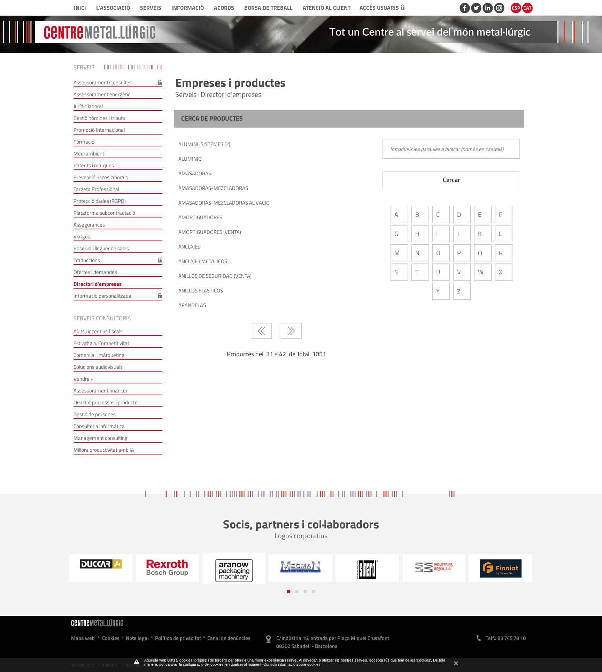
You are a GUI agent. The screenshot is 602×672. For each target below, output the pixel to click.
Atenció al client (326, 7)
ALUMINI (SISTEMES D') (204, 144)
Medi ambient (89, 154)
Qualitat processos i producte (106, 402)
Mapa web (83, 638)
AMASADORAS (194, 173)
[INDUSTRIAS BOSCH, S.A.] (367, 567)
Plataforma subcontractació (104, 213)
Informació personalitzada (102, 296)
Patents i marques (94, 165)
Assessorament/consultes (103, 82)
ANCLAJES (189, 247)
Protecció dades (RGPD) (100, 201)
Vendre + (83, 379)
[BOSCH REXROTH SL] (100, 567)
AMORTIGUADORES (200, 217)
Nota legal (137, 638)
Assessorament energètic (102, 94)
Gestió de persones (95, 414)
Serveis (150, 7)
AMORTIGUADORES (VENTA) (209, 232)
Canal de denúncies (228, 638)
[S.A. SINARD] (300, 569)
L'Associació (113, 7)
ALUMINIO (190, 159)
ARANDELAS (192, 305)
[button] (288, 591)
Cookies (110, 638)
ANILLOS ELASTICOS (200, 291)
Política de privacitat (178, 638)
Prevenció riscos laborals (101, 177)
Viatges (82, 236)
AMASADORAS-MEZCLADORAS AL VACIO (224, 203)
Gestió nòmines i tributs (99, 118)
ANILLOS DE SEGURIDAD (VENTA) (215, 276)
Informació (187, 7)
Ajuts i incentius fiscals (98, 331)
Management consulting (101, 438)
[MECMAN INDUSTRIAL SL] (233, 566)
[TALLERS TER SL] (433, 568)
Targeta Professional (96, 189)
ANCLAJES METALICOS (202, 261)
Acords (224, 7)
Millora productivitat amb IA (104, 450)
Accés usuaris (379, 7)
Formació (84, 142)
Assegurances (89, 225)
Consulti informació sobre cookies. (292, 664)
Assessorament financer (101, 391)
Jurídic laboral (88, 106)
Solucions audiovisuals (98, 367)
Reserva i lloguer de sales (101, 248)
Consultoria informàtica (99, 426)
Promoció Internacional (99, 130)
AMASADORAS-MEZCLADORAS (213, 188)
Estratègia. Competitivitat (101, 343)
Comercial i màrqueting (99, 355)
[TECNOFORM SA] (500, 566)
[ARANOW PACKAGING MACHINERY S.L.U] (167, 571)
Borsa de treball (268, 7)
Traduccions (87, 260)
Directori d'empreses (98, 284)
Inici (80, 7)
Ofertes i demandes (95, 272)
